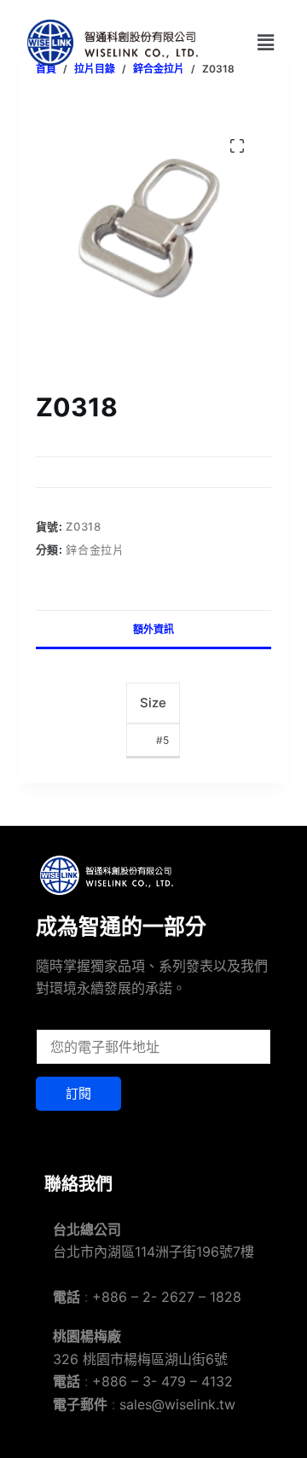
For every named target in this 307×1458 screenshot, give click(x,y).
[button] (265, 42)
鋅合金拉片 (95, 549)
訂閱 (78, 1093)
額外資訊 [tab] (153, 629)
